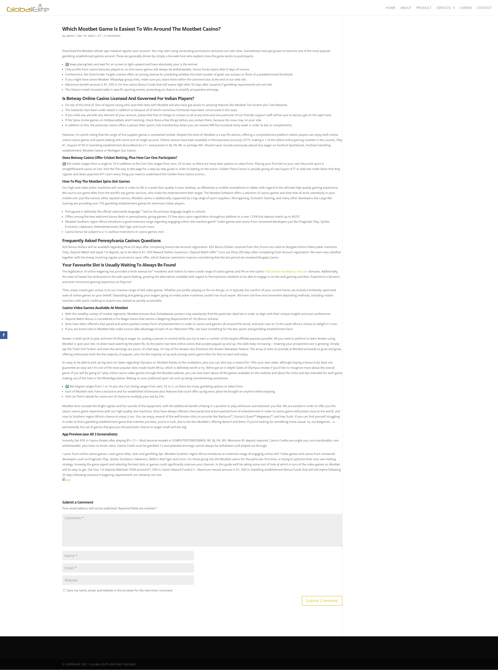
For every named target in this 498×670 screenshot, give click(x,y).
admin (70, 36)
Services (444, 8)
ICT (99, 36)
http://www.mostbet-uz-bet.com (286, 271)
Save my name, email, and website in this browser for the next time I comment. (120, 590)
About (405, 8)
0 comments (112, 36)
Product (423, 8)
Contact (484, 8)
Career (466, 8)
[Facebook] (3, 335)
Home (390, 8)
